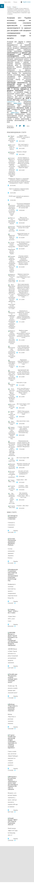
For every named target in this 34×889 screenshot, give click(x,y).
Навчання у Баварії (22, 151)
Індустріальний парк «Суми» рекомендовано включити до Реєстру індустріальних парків (23, 348)
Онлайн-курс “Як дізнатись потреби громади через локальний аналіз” (13, 689)
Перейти (15, 530)
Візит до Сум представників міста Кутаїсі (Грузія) (23, 219)
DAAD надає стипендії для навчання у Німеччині (19, 197)
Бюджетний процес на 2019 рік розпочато (23, 234)
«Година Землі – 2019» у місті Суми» (12, 619)
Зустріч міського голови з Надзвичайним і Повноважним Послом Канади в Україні (23, 244)
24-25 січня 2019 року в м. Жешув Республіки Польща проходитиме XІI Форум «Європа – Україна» (23, 391)
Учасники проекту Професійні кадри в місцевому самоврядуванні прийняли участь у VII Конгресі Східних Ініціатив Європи (23, 260)
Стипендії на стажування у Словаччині (11, 525)
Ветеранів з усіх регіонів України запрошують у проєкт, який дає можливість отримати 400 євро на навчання (13, 799)
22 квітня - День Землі (22, 505)
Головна (9, 7)
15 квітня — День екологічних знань (23, 486)
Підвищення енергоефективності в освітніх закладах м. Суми (23, 362)
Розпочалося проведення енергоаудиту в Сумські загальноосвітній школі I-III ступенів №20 (23, 205)
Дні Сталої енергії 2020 (23, 457)
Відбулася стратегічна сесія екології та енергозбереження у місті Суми (23, 276)
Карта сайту (7, 2)
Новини (14, 7)
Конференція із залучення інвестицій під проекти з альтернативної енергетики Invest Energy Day (12, 591)
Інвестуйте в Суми (21, 382)
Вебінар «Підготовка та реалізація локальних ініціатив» (12, 718)
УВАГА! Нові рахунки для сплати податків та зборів (23, 413)
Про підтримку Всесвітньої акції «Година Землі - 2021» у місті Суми (23, 495)
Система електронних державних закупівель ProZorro (11, 553)
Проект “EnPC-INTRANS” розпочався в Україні (23, 137)
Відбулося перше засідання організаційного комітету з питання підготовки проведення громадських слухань (23, 334)
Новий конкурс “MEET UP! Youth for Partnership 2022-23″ (12, 831)
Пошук (15, 2)
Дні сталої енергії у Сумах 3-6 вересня (23, 145)
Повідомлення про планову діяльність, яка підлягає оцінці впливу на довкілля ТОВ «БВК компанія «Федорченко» (23, 443)
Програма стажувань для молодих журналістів (23, 464)
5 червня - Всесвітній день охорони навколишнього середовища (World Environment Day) (23, 429)
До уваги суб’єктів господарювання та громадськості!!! (23, 472)
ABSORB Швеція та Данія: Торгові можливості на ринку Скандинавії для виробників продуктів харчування (13, 655)
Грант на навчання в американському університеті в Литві (19, 189)
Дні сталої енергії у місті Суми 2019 (23, 404)
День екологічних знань (23, 421)
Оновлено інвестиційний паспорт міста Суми (23, 227)
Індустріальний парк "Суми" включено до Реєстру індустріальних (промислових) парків (23, 372)
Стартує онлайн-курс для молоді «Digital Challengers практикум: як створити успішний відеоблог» (13, 758)
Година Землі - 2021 (22, 479)
